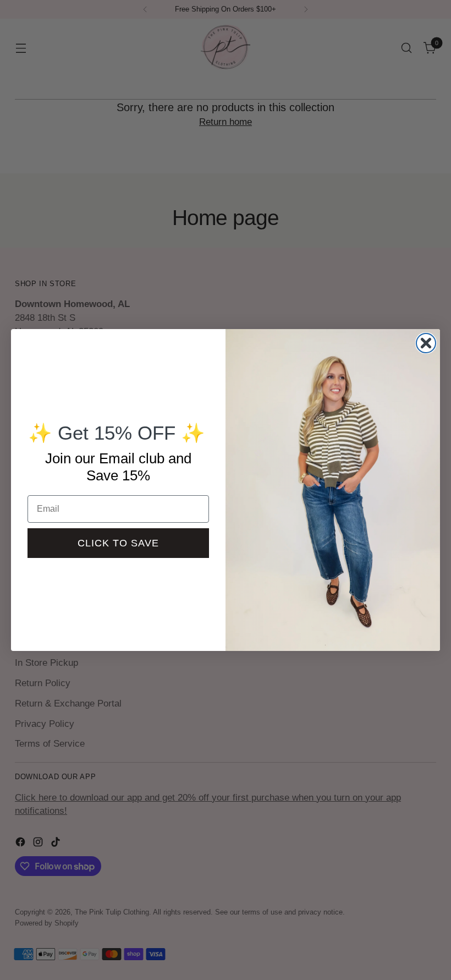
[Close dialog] (426, 343)
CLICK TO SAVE (118, 543)
